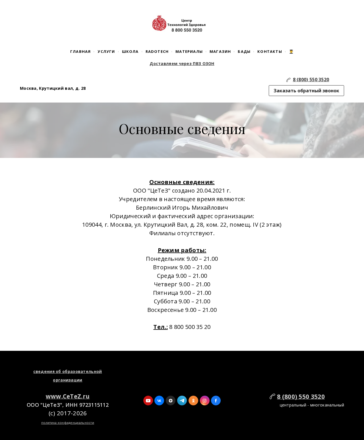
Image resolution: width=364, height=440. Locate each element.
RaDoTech (157, 51)
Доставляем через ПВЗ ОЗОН (182, 63)
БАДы (244, 51)
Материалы (189, 51)
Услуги (106, 51)
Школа (130, 51)
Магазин (220, 51)
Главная (80, 51)
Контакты (269, 51)
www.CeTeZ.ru (68, 396)
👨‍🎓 (291, 51)
